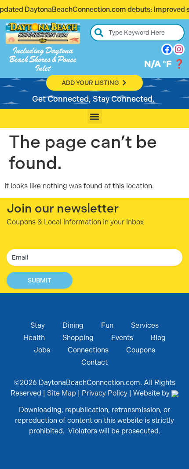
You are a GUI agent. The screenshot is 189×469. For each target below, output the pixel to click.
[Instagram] (179, 49)
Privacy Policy (104, 393)
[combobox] (137, 32)
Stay (37, 325)
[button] (94, 116)
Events (122, 337)
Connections (88, 350)
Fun (107, 325)
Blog (158, 337)
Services (145, 325)
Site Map (61, 393)
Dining (73, 325)
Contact (94, 362)
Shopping (78, 337)
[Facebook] (167, 49)
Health (34, 337)
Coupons (140, 350)
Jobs (42, 350)
